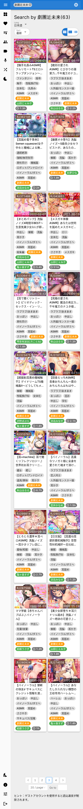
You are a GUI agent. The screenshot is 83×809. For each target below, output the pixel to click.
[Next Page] (63, 780)
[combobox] (53, 4)
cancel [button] (30, 4)
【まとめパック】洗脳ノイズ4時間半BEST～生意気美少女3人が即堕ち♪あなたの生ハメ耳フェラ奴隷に (30, 227)
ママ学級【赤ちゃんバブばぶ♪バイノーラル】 (29, 614)
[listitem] (5, 14)
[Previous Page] (28, 780)
